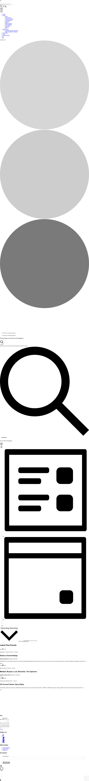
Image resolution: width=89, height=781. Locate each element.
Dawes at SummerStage (9, 655)
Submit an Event (6, 35)
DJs (6, 28)
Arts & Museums (8, 20)
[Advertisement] (39, 321)
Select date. (21, 641)
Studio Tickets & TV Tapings (11, 31)
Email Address (6, 756)
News (4, 34)
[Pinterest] (3, 740)
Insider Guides (6, 29)
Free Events (7, 25)
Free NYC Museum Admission (11, 30)
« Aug (1, 729)
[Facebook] (3, 735)
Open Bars (7, 21)
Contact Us (5, 750)
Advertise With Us (6, 747)
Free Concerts (8, 17)
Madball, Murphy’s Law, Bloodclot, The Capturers (18, 671)
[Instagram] (3, 742)
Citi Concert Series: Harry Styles (12, 684)
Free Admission (8, 24)
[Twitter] (3, 37)
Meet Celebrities (8, 23)
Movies (6, 22)
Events (4, 15)
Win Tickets (5, 33)
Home (4, 14)
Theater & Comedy (9, 18)
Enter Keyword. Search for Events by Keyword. (10, 345)
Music (6, 16)
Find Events (4, 437)
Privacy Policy (6, 748)
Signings (7, 27)
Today (2, 625)
